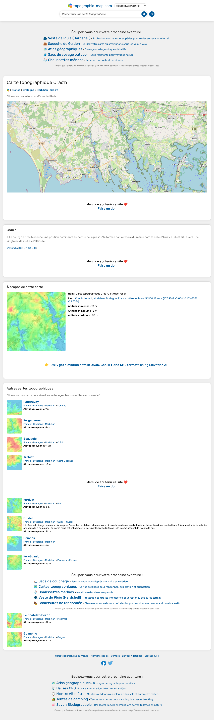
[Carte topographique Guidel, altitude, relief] (14, 524)
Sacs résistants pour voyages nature (111, 54)
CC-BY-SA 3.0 (27, 248)
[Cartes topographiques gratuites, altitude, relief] (8, 89)
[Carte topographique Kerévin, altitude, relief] (14, 505)
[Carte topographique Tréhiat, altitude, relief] (14, 462)
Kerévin (28, 500)
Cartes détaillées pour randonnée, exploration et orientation (114, 586)
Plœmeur (62, 560)
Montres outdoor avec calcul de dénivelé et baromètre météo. (123, 694)
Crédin (60, 442)
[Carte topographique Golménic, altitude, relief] (14, 639)
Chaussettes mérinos (65, 60)
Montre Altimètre (70, 694)
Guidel (28, 518)
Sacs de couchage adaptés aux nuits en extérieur (100, 581)
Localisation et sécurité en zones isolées (102, 688)
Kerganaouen (32, 420)
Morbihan (50, 405)
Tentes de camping (72, 699)
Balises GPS (66, 688)
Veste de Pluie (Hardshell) (69, 38)
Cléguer (61, 637)
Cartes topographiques (57, 586)
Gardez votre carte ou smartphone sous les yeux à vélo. (114, 43)
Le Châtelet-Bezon (36, 615)
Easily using (109, 365)
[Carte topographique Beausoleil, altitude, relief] (14, 444)
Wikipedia (12, 248)
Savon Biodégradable (74, 704)
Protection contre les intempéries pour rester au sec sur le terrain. (132, 38)
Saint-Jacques (65, 460)
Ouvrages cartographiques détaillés (105, 49)
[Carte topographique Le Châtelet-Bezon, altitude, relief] (14, 620)
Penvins (29, 538)
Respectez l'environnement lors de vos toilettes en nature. (128, 704)
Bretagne (38, 405)
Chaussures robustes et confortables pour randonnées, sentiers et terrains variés (133, 603)
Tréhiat (28, 457)
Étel (59, 503)
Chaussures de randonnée (60, 603)
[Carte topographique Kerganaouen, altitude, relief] (14, 426)
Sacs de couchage (53, 581)
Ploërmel (62, 618)
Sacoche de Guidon (64, 43)
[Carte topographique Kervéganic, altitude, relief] (14, 562)
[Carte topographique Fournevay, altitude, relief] (14, 407)
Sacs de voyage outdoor (68, 54)
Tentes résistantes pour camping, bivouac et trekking (121, 699)
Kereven (73, 560)
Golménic (30, 633)
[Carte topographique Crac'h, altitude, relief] (36, 321)
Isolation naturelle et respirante (104, 60)
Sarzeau (61, 405)
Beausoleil (30, 439)
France (27, 405)
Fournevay (31, 402)
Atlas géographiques (65, 49)
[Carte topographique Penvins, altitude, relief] (14, 543)
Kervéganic (31, 556)
